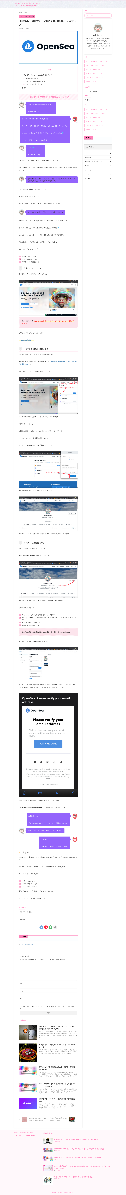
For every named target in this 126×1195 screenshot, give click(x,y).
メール (22, 991)
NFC (101, 61)
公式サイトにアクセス (32, 78)
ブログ (25, 944)
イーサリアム (94, 65)
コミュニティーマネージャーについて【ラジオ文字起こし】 (74, 1177)
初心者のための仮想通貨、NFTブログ (23, 1132)
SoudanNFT (88, 157)
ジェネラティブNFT (91, 73)
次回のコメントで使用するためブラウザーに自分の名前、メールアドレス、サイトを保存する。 (47, 1007)
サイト (22, 998)
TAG (87, 65)
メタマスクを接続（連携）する (35, 81)
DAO (87, 61)
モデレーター (99, 77)
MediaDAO (94, 61)
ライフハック (89, 174)
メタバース (88, 170)
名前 (22, 983)
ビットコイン (89, 77)
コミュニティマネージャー (93, 69)
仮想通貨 (30, 944)
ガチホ (103, 65)
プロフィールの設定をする (33, 84)
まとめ (24, 88)
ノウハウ (101, 73)
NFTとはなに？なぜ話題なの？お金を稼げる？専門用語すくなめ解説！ (77, 1157)
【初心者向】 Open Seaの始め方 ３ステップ (37, 75)
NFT (22, 944)
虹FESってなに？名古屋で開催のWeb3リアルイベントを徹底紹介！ (76, 1139)
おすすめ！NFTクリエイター (93, 161)
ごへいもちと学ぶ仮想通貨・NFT (26, 6)
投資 (94, 81)
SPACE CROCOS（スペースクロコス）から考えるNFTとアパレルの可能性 (79, 1149)
